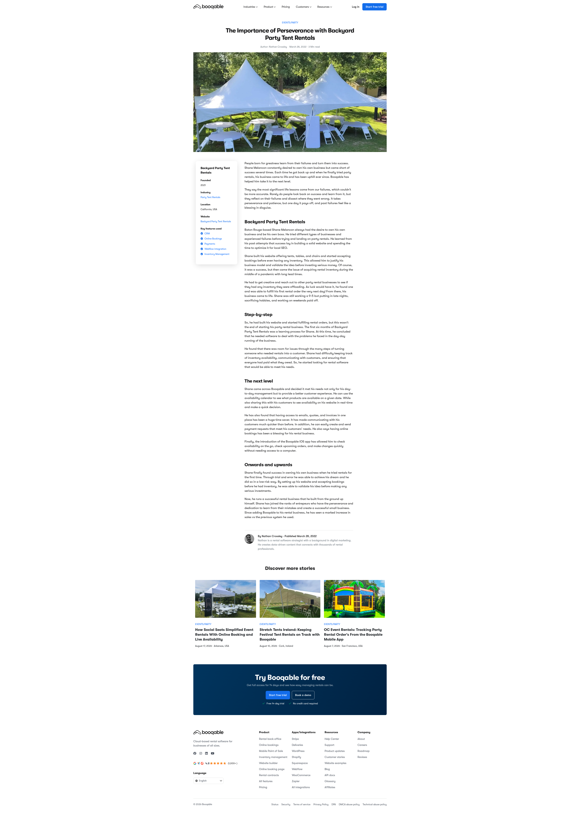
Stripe (295, 738)
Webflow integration (215, 249)
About (361, 738)
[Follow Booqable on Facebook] (194, 753)
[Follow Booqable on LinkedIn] (206, 753)
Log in (355, 6)
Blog (327, 769)
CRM (207, 233)
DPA (334, 804)
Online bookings (269, 744)
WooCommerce (301, 775)
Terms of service (301, 804)
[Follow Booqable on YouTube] (212, 753)
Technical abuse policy (375, 804)
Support (329, 744)
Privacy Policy (321, 804)
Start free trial (374, 6)
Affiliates (330, 787)
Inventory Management (217, 254)
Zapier (296, 781)
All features (265, 781)
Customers (303, 6)
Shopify (296, 757)
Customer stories (335, 757)
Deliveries (297, 744)
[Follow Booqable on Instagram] (200, 753)
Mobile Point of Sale (271, 751)
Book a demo (303, 695)
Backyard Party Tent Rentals (216, 221)
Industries (249, 6)
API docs (330, 775)
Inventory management (273, 757)
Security (285, 804)
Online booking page (271, 769)
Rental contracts (269, 775)
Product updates (335, 751)
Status (274, 804)
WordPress (298, 751)
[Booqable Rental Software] (208, 6)
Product (269, 6)
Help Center (332, 738)
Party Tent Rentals (210, 197)
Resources (323, 6)
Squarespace (300, 763)
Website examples (335, 763)
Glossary (330, 781)
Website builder (268, 763)
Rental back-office (270, 738)
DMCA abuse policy (349, 804)
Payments (210, 243)
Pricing (286, 6)
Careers (362, 744)
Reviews (362, 757)
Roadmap (364, 751)
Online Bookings (213, 238)
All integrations (301, 787)
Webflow (297, 769)
